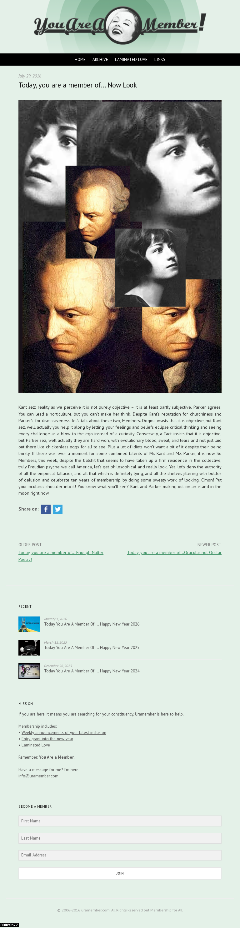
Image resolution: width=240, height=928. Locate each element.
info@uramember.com (38, 776)
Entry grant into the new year (47, 738)
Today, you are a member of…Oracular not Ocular (174, 552)
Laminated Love (131, 59)
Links (159, 59)
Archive (100, 59)
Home (80, 59)
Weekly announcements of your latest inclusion (64, 732)
